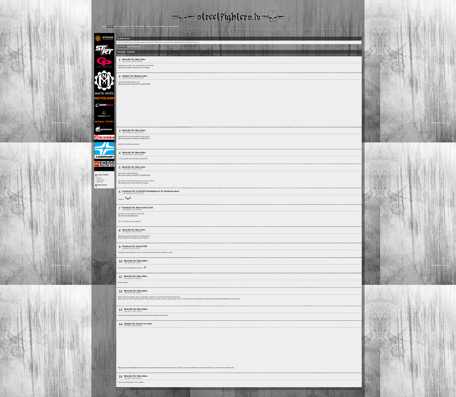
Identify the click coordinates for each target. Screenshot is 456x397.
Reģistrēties (175, 26)
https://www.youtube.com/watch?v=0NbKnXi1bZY (134, 138)
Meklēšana (162, 26)
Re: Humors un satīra (142, 324)
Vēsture (121, 26)
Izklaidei (125, 76)
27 (129, 55)
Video (137, 26)
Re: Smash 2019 (140, 246)
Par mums (155, 26)
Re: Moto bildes (139, 152)
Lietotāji (147, 26)
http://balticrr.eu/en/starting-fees (128, 216)
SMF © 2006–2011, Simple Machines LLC (247, 391)
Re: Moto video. (139, 59)
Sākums (104, 26)
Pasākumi (126, 191)
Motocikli (126, 59)
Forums (110, 26)
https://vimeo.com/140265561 (127, 368)
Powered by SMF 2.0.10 (228, 391)
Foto (132, 26)
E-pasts (127, 26)
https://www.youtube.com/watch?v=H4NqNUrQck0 (134, 175)
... (127, 55)
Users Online (103, 175)
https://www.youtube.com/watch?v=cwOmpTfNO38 (134, 84)
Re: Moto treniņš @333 (143, 208)
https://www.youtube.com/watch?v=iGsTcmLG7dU (134, 236)
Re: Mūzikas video (139, 76)
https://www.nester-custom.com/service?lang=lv (133, 183)
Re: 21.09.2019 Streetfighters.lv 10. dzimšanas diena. (156, 191)
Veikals (142, 26)
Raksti (116, 26)
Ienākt (169, 26)
